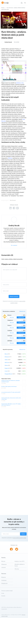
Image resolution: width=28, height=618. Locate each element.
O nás (2, 595)
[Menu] (21, 2)
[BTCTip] (5, 2)
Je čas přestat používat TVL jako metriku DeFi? (10, 394)
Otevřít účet (21, 317)
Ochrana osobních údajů (7, 593)
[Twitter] (17, 208)
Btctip (2, 7)
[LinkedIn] (10, 208)
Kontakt (3, 598)
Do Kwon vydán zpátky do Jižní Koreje (9, 388)
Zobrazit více (22, 311)
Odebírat (23, 536)
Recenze (12, 317)
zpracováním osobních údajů (19, 540)
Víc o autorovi (14, 245)
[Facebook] (14, 208)
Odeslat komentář (14, 296)
